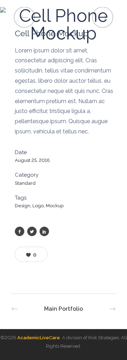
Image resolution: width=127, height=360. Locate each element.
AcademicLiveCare (38, 337)
